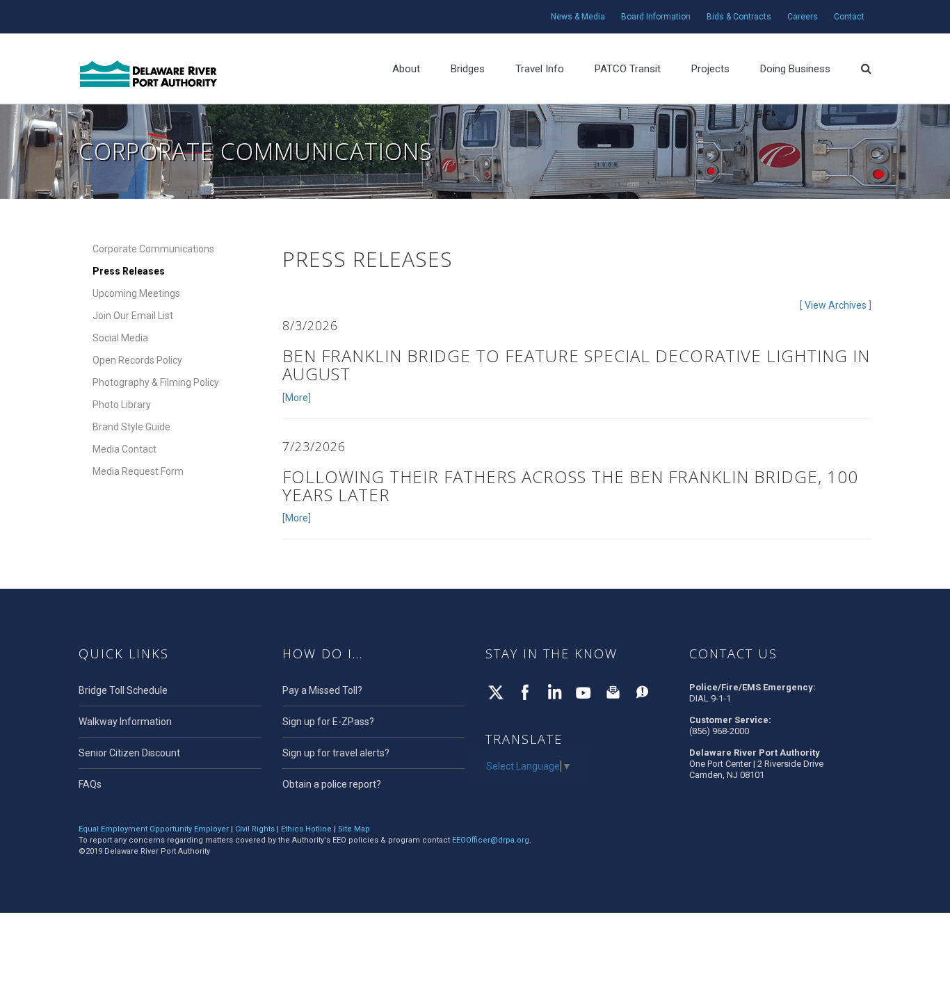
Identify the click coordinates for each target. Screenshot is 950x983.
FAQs (90, 784)
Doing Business (795, 69)
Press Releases (128, 271)
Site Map (354, 829)
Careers (802, 17)
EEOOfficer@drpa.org (490, 840)
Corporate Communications (153, 248)
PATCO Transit (628, 69)
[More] (296, 397)
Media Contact (124, 449)
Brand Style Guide (131, 426)
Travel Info (539, 69)
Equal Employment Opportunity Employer (154, 829)
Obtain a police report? (331, 784)
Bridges (468, 69)
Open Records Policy (137, 360)
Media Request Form (138, 471)
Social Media (120, 337)
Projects (710, 69)
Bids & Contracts (739, 17)
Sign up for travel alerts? (335, 752)
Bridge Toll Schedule (123, 690)
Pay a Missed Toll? (322, 690)
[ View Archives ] (835, 305)
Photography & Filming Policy (155, 382)
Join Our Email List (132, 315)
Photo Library (121, 404)
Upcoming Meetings (136, 293)
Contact (849, 17)
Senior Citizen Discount (129, 752)
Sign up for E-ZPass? (328, 721)
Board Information (656, 17)
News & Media (578, 17)
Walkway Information (125, 721)
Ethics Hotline (306, 829)
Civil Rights (255, 829)
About (406, 69)
